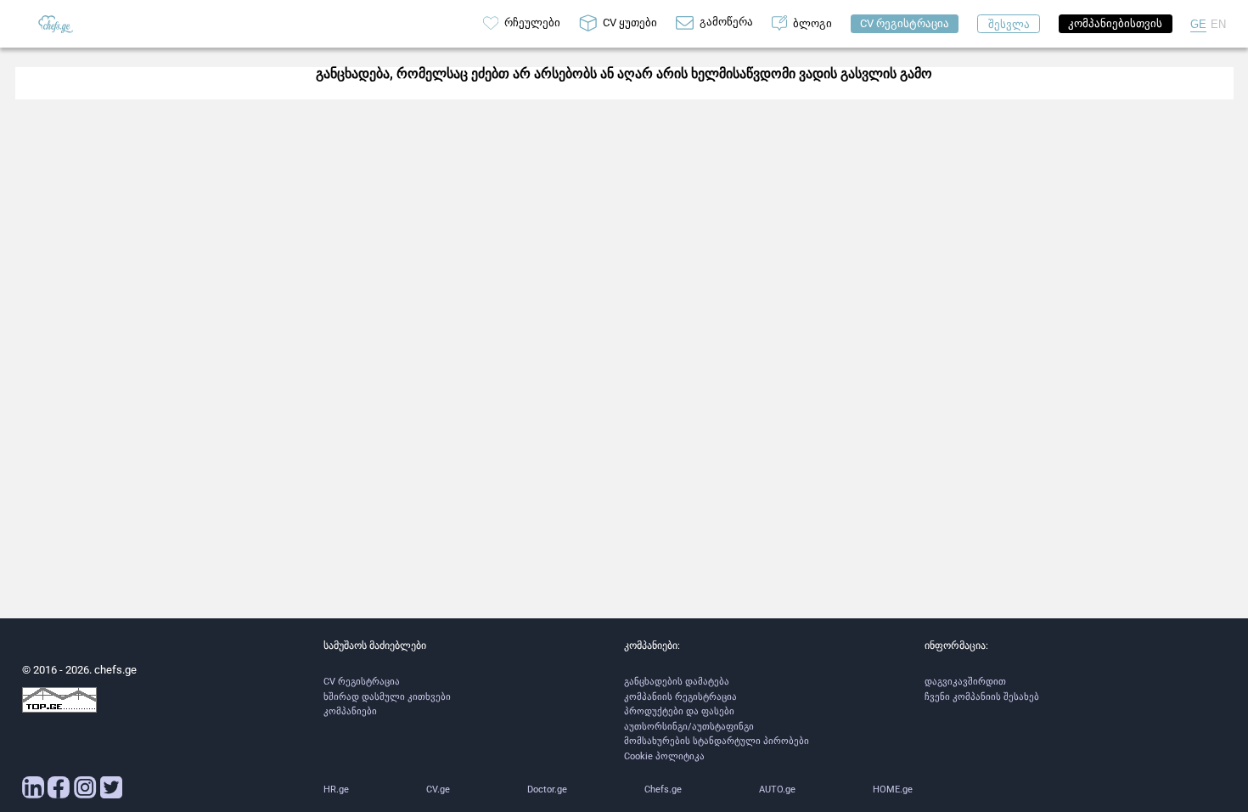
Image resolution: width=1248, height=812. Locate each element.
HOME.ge (893, 789)
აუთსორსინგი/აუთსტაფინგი (689, 726)
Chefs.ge (663, 789)
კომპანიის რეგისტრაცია (680, 696)
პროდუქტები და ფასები (679, 711)
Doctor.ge (547, 789)
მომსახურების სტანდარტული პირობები (716, 741)
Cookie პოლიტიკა (664, 756)
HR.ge (336, 789)
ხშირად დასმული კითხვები (387, 696)
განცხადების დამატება (676, 681)
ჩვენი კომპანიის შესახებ (982, 696)
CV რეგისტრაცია (361, 681)
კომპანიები (350, 711)
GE (1198, 24)
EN (1218, 24)
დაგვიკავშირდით (965, 681)
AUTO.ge (777, 789)
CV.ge (438, 789)
